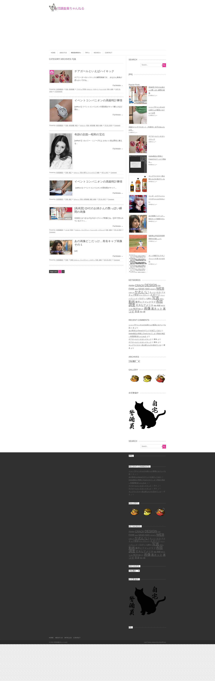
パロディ (92, 260)
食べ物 (142, 312)
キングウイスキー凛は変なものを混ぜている (145, 345)
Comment (117, 125)
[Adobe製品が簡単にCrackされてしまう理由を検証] (138, 164)
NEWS (141, 289)
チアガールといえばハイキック (94, 71)
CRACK (139, 285)
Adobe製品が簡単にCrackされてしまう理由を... (157, 159)
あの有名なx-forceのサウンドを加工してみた (145, 331)
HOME (53, 53)
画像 (111, 89)
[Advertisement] (107, 30)
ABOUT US (59, 638)
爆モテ (140, 309)
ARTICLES (68, 638)
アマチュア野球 (81, 89)
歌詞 (135, 308)
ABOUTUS (63, 53)
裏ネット (156, 308)
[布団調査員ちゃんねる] (67, 11)
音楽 (137, 311)
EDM (158, 285)
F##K (131, 288)
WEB (71, 260)
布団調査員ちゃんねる (60, 642)
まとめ (67, 230)
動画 (132, 301)
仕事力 (149, 299)
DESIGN (151, 285)
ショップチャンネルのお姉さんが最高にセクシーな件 (157, 110)
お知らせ (131, 292)
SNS (147, 289)
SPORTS (153, 289)
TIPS (86, 53)
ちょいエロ (102, 89)
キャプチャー (85, 230)
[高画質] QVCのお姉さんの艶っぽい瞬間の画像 (157, 90)
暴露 (97, 125)
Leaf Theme (147, 642)
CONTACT (108, 53)
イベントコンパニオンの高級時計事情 (98, 100)
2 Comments (58, 91)
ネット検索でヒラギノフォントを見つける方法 (157, 258)
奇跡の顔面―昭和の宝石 (89, 134)
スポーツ (96, 89)
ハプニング (101, 230)
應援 (155, 305)
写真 (66, 89)
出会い (162, 298)
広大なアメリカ (144, 305)
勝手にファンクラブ (89, 172)
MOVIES (97, 53)
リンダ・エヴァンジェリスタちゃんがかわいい (157, 199)
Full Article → (118, 85)
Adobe (131, 285)
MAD (136, 289)
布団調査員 (59, 89)
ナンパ (163, 295)
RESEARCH (75, 53)
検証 (76, 125)
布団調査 (71, 89)
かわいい (89, 89)
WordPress (162, 642)
